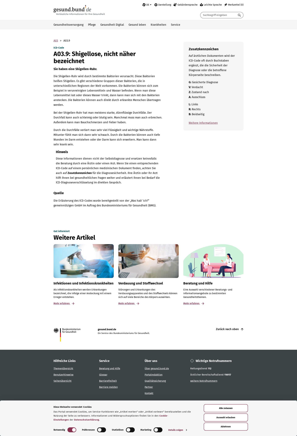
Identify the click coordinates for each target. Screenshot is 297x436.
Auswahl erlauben (225, 417)
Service (175, 24)
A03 (56, 40)
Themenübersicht (63, 368)
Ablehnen (226, 426)
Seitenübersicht (62, 380)
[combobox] (218, 15)
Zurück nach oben (227, 329)
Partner (149, 387)
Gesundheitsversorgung (68, 24)
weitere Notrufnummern (203, 380)
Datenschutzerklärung (86, 419)
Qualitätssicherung (155, 380)
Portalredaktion (153, 374)
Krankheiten (158, 24)
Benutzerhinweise (63, 374)
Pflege (92, 24)
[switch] (101, 429)
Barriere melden (108, 387)
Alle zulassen (226, 408)
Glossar (103, 374)
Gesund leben (137, 24)
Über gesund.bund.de (157, 368)
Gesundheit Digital (112, 24)
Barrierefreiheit (108, 380)
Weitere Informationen (203, 123)
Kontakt (149, 393)
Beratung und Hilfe (109, 368)
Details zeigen (175, 430)
